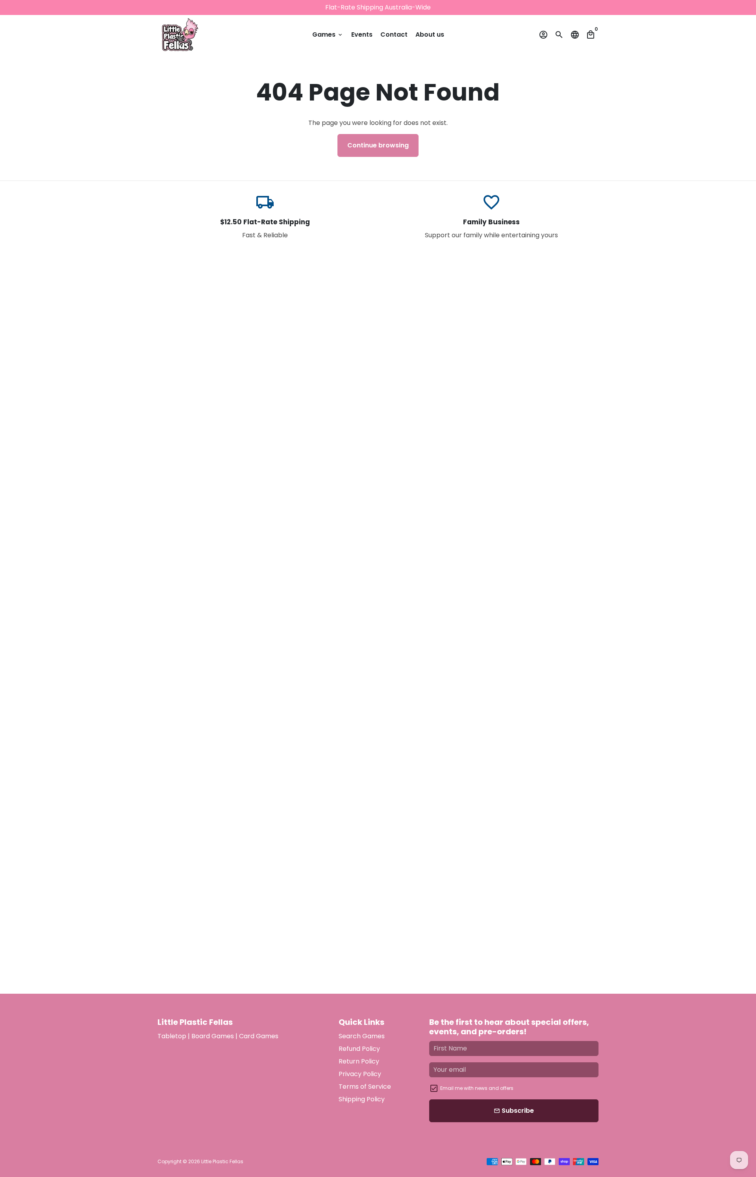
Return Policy (359, 1061)
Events (361, 34)
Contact (394, 34)
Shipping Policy (362, 1099)
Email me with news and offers (476, 1088)
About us (429, 34)
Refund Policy (359, 1048)
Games (327, 34)
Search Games (362, 1036)
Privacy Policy (360, 1073)
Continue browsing (378, 145)
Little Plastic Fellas (222, 1161)
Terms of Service (365, 1086)
